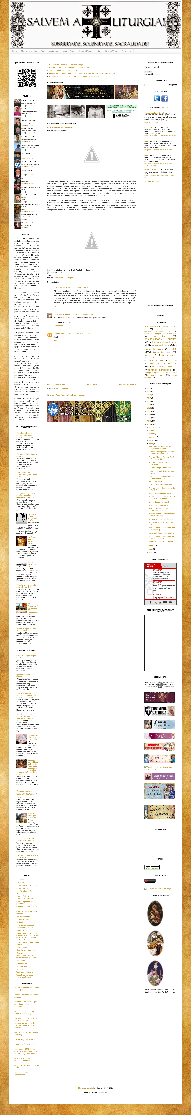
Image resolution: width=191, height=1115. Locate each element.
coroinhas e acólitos (164, 331)
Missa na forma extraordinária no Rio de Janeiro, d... (161, 537)
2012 (149, 415)
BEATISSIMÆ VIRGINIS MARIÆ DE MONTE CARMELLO (162, 498)
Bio (32, 106)
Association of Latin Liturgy (26, 885)
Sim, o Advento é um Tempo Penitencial (64, 71)
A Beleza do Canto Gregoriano (160, 485)
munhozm (148, 127)
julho (151, 444)
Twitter (28, 106)
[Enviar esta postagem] (49, 275)
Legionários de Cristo (24, 928)
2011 (149, 418)
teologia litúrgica (151, 372)
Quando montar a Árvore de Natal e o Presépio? (27, 840)
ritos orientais (157, 367)
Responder (58, 306)
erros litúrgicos (160, 336)
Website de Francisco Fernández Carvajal (24, 976)
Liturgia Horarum (22, 931)
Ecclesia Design (22, 919)
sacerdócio (172, 367)
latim (174, 348)
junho (151, 546)
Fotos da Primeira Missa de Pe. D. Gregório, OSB (161, 458)
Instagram (29, 133)
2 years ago (153, 151)
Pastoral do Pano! (155, 482)
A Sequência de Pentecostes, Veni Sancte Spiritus (26, 475)
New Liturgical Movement (26, 950)
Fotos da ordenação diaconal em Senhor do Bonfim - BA (161, 453)
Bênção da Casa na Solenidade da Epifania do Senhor (70, 68)
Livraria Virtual (111, 51)
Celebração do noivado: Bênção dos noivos (32, 517)
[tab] (153, 565)
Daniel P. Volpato (150, 170)
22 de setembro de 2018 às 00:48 (77, 334)
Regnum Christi (22, 963)
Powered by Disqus (151, 182)
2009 (149, 424)
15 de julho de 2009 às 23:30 (77, 288)
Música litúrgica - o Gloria (32, 564)
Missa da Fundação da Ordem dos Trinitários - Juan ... (162, 510)
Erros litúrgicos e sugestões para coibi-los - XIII (26, 586)
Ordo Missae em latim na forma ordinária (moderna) (26, 957)
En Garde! (20, 922)
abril (151, 552)
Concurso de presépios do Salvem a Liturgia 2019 (68, 65)
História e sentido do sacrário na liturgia (32, 540)
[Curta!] (164, 102)
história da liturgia (153, 349)
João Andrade (59, 288)
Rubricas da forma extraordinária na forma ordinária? (162, 515)
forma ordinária (160, 345)
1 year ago (156, 122)
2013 (149, 411)
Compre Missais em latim (90, 51)
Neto (146, 141)
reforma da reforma (163, 363)
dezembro (153, 427)
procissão (172, 360)
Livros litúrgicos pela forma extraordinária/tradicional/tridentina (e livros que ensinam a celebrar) (27, 937)
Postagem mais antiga (127, 384)
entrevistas (173, 334)
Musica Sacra (21, 947)
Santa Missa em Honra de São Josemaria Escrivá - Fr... (160, 447)
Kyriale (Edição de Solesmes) (25, 1040)
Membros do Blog (29, 51)
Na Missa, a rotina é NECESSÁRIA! (162, 542)
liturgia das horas (162, 352)
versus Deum (157, 375)
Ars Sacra (20, 882)
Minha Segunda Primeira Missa (161, 493)
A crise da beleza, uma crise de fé (161, 533)
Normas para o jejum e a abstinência (33, 737)
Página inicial (92, 384)
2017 (149, 398)
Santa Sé (19, 969)
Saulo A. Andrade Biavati (154, 113)
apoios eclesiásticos (151, 326)
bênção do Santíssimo (163, 329)
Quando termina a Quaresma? (23, 676)
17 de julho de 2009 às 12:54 (82, 314)
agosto (152, 440)
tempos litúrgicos (158, 369)
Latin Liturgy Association (25, 925)
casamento (148, 331)
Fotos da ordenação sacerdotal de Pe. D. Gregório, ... (162, 489)
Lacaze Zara (59, 334)
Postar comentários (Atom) (64, 388)
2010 (149, 421)
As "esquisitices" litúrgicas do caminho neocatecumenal (33, 609)
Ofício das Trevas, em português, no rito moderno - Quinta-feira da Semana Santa (27, 794)
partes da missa (156, 360)
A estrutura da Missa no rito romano (162, 519)
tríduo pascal (171, 372)
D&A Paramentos (23, 916)
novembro (153, 431)
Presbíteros (20, 961)
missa (148, 355)
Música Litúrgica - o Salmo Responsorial (26, 630)
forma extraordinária (164, 342)
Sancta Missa (21, 966)
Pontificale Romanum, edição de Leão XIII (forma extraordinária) (25, 1004)
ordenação (155, 358)
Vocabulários (68, 51)
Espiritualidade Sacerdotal (59, 127)
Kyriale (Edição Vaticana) (24, 1044)
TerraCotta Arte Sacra (24, 972)
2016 (149, 401)
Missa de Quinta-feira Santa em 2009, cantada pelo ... (161, 477)
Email (23, 106)
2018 (149, 395)
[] (86, 1088)
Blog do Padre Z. (22, 896)
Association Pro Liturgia (25, 888)
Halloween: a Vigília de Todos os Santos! (157, 135)
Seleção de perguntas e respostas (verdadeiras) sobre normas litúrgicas (25, 496)
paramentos (171, 358)
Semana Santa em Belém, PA (160, 505)
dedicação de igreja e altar (154, 334)
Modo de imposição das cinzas (32, 816)
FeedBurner (159, 74)
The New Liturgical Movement (160, 468)
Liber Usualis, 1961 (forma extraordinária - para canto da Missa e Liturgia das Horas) (25, 1051)
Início (14, 51)
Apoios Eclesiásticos (50, 51)
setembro (152, 437)
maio (151, 549)
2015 (149, 405)
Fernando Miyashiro (62, 314)
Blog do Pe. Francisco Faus (26, 899)
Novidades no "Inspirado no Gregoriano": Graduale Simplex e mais (74, 76)
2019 (149, 392)
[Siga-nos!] (157, 102)
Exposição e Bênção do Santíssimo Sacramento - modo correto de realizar (26, 435)
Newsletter (126, 51)
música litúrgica (169, 355)
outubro (152, 434)
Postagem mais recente (56, 384)
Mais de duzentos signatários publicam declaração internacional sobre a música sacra (82, 73)
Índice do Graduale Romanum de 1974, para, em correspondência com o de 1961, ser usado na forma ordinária (25, 1023)
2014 (149, 408)
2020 (149, 388)
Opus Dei (20, 953)
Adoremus (20, 880)
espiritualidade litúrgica (64, 278)
